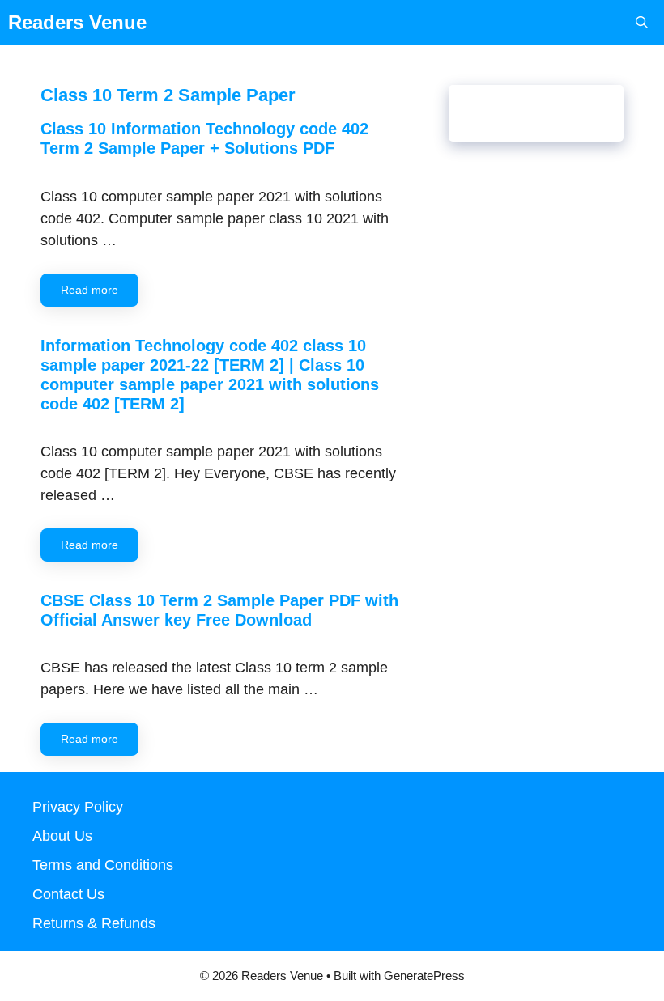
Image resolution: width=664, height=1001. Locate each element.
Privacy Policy (77, 807)
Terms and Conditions (102, 865)
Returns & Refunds (93, 923)
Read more (89, 289)
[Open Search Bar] (641, 22)
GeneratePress (424, 975)
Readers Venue (77, 22)
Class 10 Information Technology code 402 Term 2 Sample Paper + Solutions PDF (204, 138)
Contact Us (68, 894)
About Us (62, 836)
